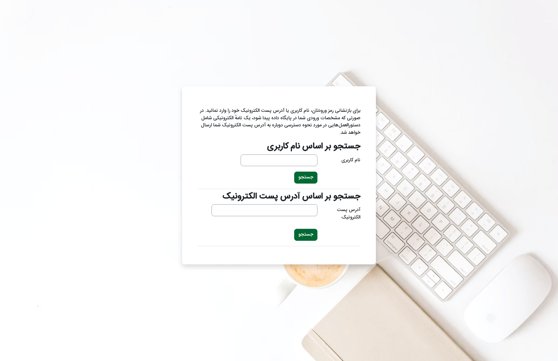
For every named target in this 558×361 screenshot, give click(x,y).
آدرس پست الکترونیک (348, 214)
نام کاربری (350, 160)
